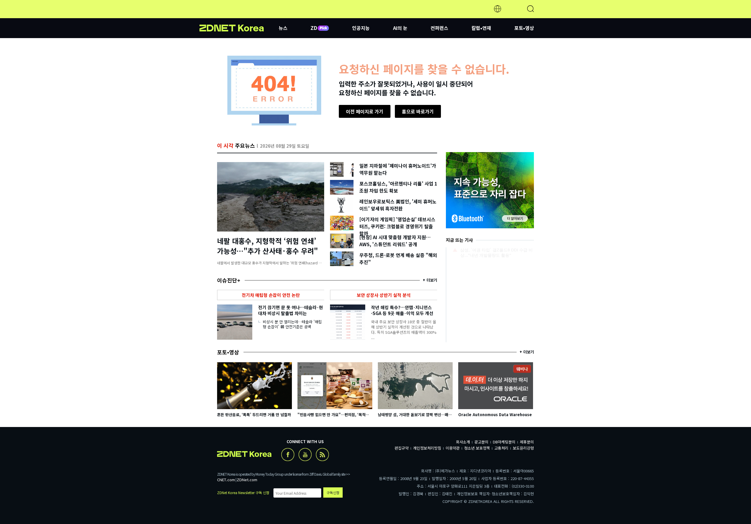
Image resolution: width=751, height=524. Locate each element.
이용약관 (453, 448)
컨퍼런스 (439, 27)
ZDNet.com (247, 479)
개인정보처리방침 (427, 448)
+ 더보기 (430, 280)
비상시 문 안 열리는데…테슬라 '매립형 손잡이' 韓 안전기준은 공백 (292, 324)
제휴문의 (527, 442)
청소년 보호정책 (477, 448)
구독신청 (333, 492)
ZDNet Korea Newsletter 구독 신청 (243, 492)
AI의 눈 (400, 27)
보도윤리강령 (523, 448)
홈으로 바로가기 (418, 111)
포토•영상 (524, 27)
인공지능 (361, 27)
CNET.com (226, 479)
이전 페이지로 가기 (364, 111)
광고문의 (481, 442)
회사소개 (463, 442)
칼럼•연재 (481, 27)
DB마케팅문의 (504, 442)
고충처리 (501, 448)
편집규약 (402, 448)
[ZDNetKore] (239, 16)
